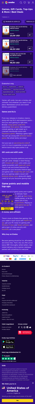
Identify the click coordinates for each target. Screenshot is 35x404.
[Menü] (2, 2)
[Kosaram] (29, 2)
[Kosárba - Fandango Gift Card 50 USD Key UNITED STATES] (30, 48)
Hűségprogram (6, 288)
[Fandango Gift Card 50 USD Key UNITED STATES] (17, 45)
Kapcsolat (4, 271)
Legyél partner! (6, 317)
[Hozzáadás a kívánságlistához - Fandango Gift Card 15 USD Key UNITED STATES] (31, 68)
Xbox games (14, 127)
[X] (22, 327)
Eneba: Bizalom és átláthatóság (10, 276)
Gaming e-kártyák (18, 89)
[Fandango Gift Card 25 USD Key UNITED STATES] (17, 31)
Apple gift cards (24, 165)
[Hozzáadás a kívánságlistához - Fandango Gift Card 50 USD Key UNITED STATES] (31, 41)
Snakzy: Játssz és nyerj (8, 319)
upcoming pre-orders (21, 143)
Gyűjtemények (6, 286)
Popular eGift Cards (9, 94)
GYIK (3, 298)
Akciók (4, 290)
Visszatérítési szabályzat (8, 305)
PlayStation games (8, 133)
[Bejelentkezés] (33, 2)
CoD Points (20, 203)
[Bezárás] (33, 383)
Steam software (23, 225)
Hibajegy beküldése (7, 302)
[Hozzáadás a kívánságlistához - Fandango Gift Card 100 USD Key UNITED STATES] (31, 54)
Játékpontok (7, 89)
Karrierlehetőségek (7, 273)
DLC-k (5, 86)
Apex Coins (28, 196)
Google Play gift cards (22, 172)
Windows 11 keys (8, 225)
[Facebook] (19, 327)
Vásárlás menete (6, 283)
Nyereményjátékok (7, 315)
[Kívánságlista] (25, 2)
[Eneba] (9, 2)
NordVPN (5, 229)
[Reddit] (30, 327)
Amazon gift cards (11, 163)
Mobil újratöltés (20, 92)
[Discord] (27, 327)
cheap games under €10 (16, 125)
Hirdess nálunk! (6, 329)
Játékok (20, 86)
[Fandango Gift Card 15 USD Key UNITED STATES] (17, 72)
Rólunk (4, 269)
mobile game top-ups (21, 205)
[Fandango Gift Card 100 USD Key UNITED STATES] (17, 58)
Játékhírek (4, 312)
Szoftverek (12, 86)
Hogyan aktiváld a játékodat (9, 300)
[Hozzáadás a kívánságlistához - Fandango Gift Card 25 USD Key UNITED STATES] (31, 27)
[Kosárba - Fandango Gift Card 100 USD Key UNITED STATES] (30, 62)
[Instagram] (24, 327)
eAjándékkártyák (8, 92)
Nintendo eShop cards (10, 176)
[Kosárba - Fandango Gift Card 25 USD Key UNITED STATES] (30, 35)
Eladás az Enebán (6, 327)
